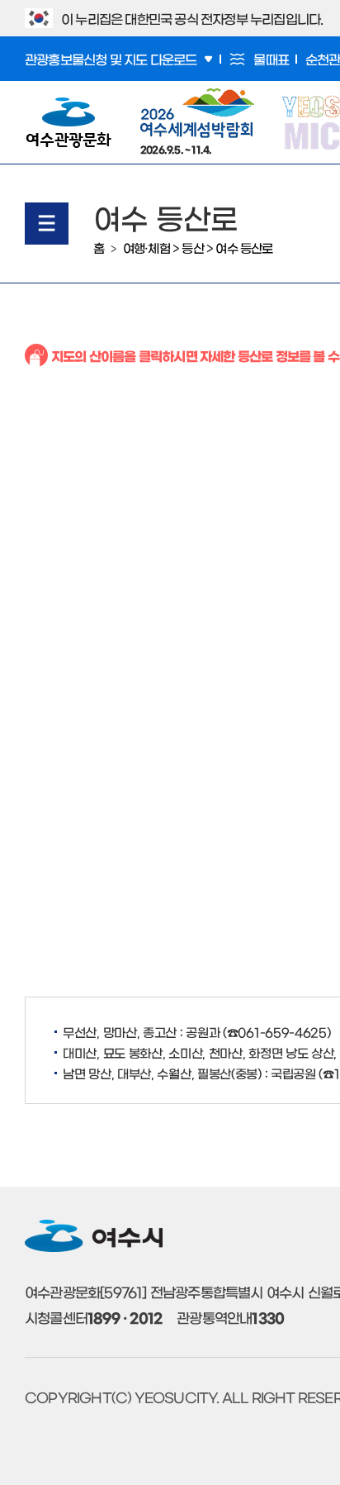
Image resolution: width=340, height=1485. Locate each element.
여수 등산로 (243, 247)
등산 (192, 247)
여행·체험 (146, 247)
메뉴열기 (46, 223)
